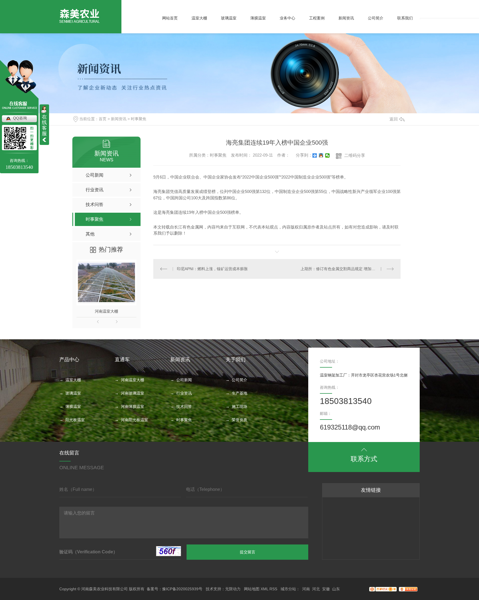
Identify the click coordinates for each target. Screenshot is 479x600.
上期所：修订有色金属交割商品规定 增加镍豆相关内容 (347, 269)
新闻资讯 (346, 18)
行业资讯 (184, 393)
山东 (336, 589)
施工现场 (239, 406)
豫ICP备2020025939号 (182, 589)
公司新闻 (184, 380)
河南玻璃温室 (132, 393)
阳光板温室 (75, 420)
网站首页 (170, 18)
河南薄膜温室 (132, 406)
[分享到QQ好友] (321, 155)
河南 (306, 589)
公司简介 (375, 18)
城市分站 (288, 589)
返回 (393, 119)
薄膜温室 (258, 18)
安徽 (326, 589)
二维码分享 (354, 155)
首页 (102, 119)
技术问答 (184, 406)
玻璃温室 (228, 18)
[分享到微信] (327, 155)
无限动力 (233, 589)
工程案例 (317, 18)
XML (264, 589)
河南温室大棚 (106, 311)
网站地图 (251, 589)
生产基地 (239, 393)
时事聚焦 (138, 119)
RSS (273, 589)
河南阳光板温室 (134, 420)
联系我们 (405, 18)
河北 (316, 589)
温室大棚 (199, 18)
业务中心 (287, 18)
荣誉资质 (239, 420)
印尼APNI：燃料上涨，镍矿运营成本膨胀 (212, 269)
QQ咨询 (20, 118)
